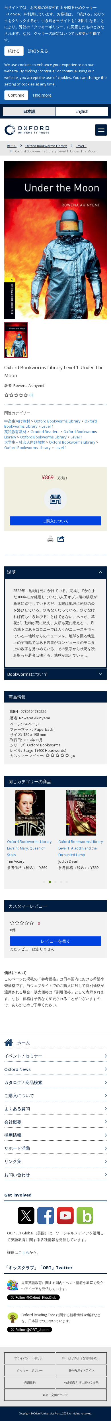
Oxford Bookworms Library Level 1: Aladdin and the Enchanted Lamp (80, 848)
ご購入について (56, 520)
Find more (42, 95)
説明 (11, 572)
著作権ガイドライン (81, 1370)
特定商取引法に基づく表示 (81, 1383)
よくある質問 (17, 1108)
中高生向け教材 (17, 421)
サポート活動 (17, 1148)
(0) (31, 394)
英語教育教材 (15, 431)
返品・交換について (55, 1395)
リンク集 (12, 1161)
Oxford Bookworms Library (46, 146)
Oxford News (17, 1069)
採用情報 (12, 1135)
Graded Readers (44, 431)
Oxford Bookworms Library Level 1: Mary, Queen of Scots (29, 848)
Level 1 (81, 146)
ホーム (12, 146)
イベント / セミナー (23, 1056)
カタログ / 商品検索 (23, 1082)
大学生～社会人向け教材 (24, 442)
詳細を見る (38, 51)
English (81, 111)
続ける (14, 51)
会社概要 (12, 1122)
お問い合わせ (17, 1174)
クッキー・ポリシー (30, 1370)
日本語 (29, 111)
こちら (23, 1252)
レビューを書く (56, 941)
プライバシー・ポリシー (30, 1358)
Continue (16, 95)
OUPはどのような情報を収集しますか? (84, 1358)
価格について (15, 972)
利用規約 (30, 1383)
